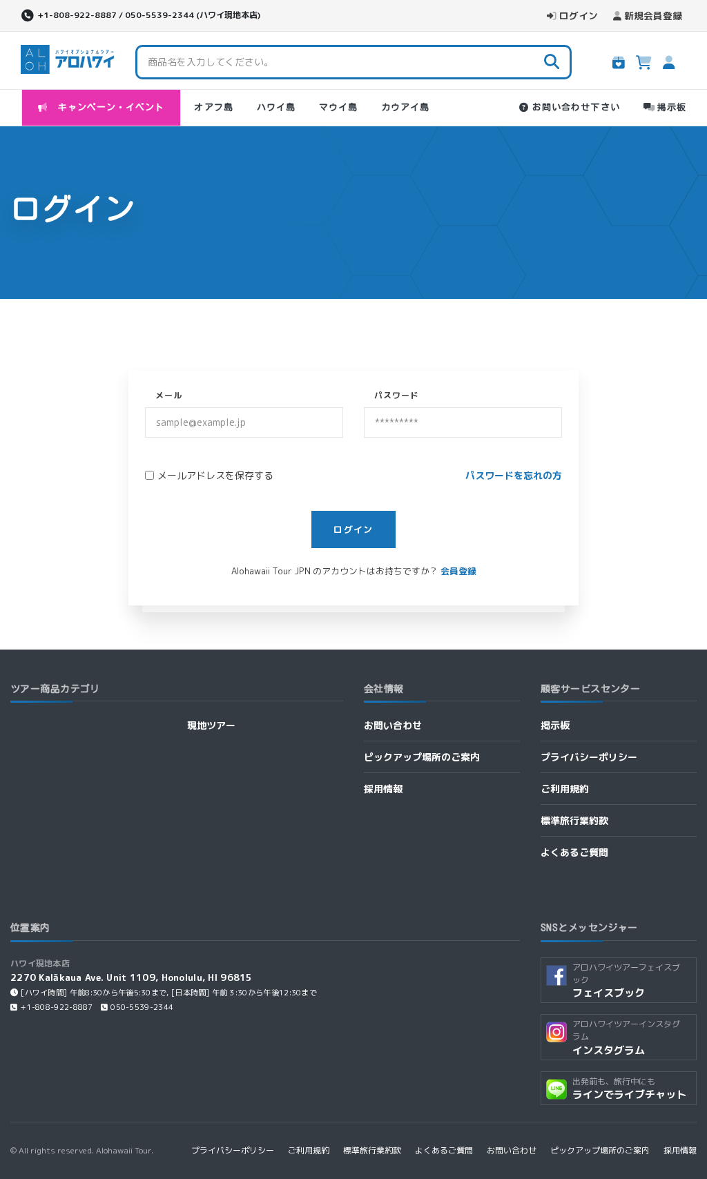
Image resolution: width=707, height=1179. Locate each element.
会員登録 (458, 571)
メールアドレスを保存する (215, 475)
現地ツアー (211, 725)
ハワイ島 (276, 107)
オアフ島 (213, 107)
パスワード (396, 395)
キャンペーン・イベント (108, 107)
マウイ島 (338, 107)
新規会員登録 (653, 15)
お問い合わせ (393, 725)
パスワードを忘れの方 (513, 475)
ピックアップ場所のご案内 (422, 756)
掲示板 (671, 107)
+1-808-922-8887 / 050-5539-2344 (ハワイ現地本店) (148, 15)
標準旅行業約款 (574, 820)
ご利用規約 (565, 788)
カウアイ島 (405, 107)
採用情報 (383, 788)
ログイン (578, 15)
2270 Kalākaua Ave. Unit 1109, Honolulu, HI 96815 (131, 977)
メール (168, 395)
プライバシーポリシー (589, 756)
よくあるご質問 (574, 852)
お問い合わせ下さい (575, 107)
